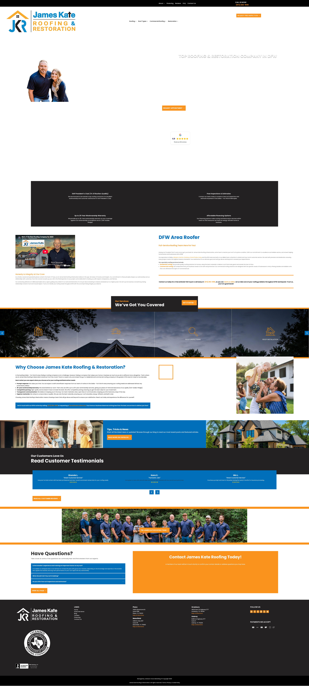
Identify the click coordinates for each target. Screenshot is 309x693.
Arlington (176, 257)
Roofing (132, 21)
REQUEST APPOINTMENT (172, 108)
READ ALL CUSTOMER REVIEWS (46, 498)
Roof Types (142, 21)
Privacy (169, 682)
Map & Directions (138, 615)
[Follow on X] (264, 611)
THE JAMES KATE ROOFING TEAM (153, 530)
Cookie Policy (176, 682)
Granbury (187, 257)
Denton (181, 257)
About (161, 3)
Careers (76, 615)
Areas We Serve (79, 611)
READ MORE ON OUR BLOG (118, 437)
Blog (75, 613)
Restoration (172, 21)
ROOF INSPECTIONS (193, 339)
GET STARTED (188, 303)
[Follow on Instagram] (261, 611)
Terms (164, 682)
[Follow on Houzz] (267, 611)
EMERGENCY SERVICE (115, 339)
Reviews (178, 3)
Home (76, 610)
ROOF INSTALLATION (270, 339)
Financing (170, 3)
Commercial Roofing (157, 21)
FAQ (184, 3)
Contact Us (191, 3)
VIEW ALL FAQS (38, 590)
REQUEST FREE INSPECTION (247, 15)
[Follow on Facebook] (254, 611)
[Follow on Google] (251, 611)
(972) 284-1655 (242, 5)
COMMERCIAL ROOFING (38, 339)
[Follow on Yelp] (258, 611)
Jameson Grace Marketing (153, 679)
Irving (199, 257)
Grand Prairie (194, 257)
